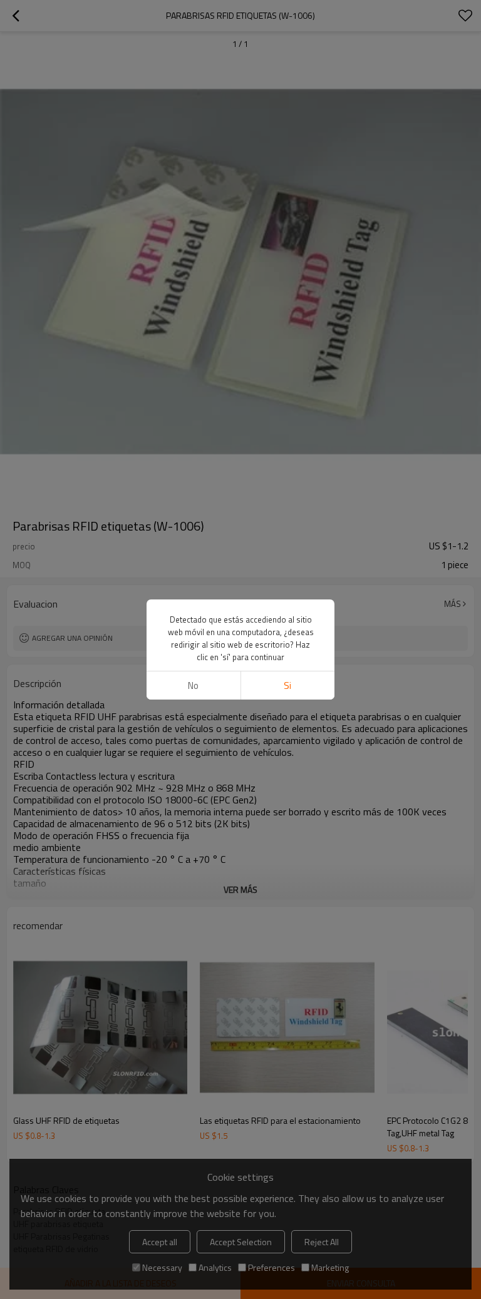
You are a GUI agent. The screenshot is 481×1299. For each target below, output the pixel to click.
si (287, 685)
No (193, 685)
